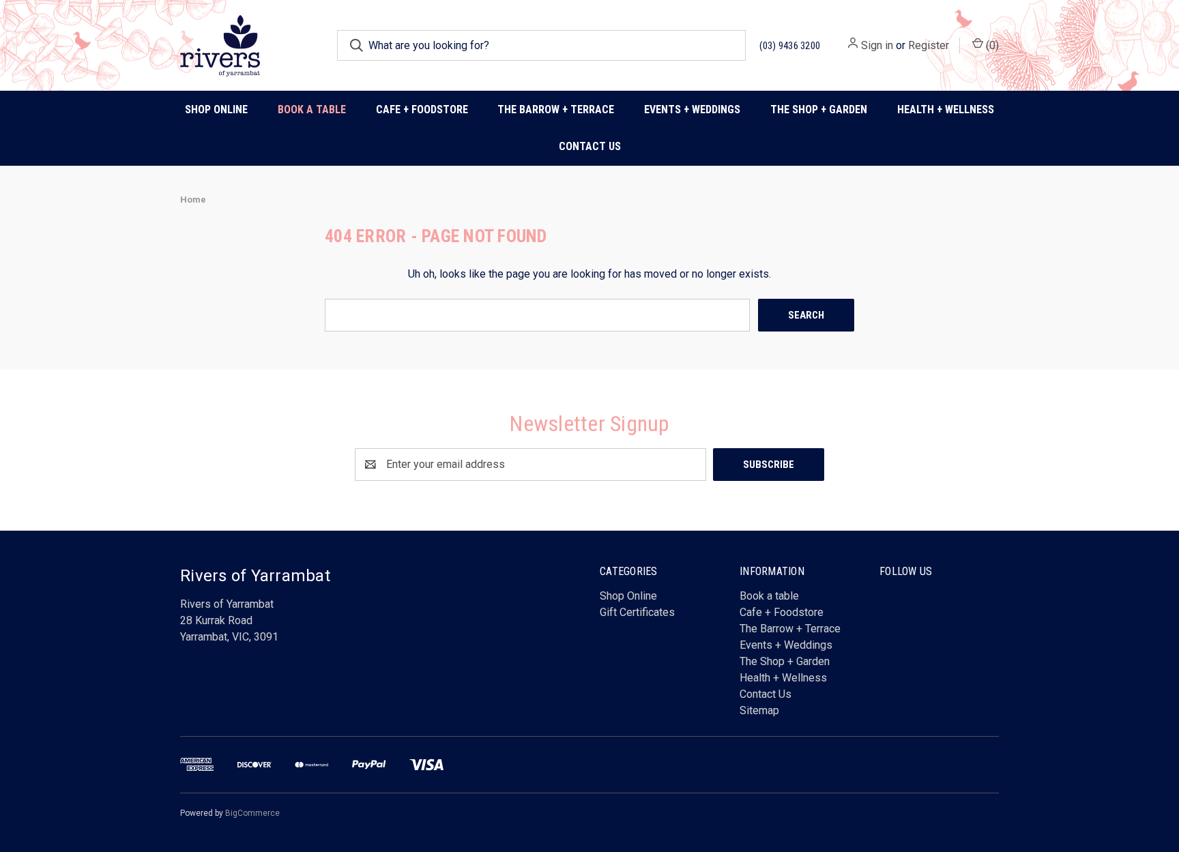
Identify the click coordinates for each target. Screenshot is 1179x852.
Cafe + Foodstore (782, 612)
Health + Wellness (945, 109)
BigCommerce (252, 813)
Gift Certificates (637, 612)
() (991, 45)
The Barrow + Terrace (555, 109)
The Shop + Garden (785, 661)
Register (928, 45)
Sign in (877, 45)
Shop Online (216, 109)
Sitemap (759, 710)
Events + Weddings (786, 644)
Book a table (312, 109)
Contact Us (590, 146)
